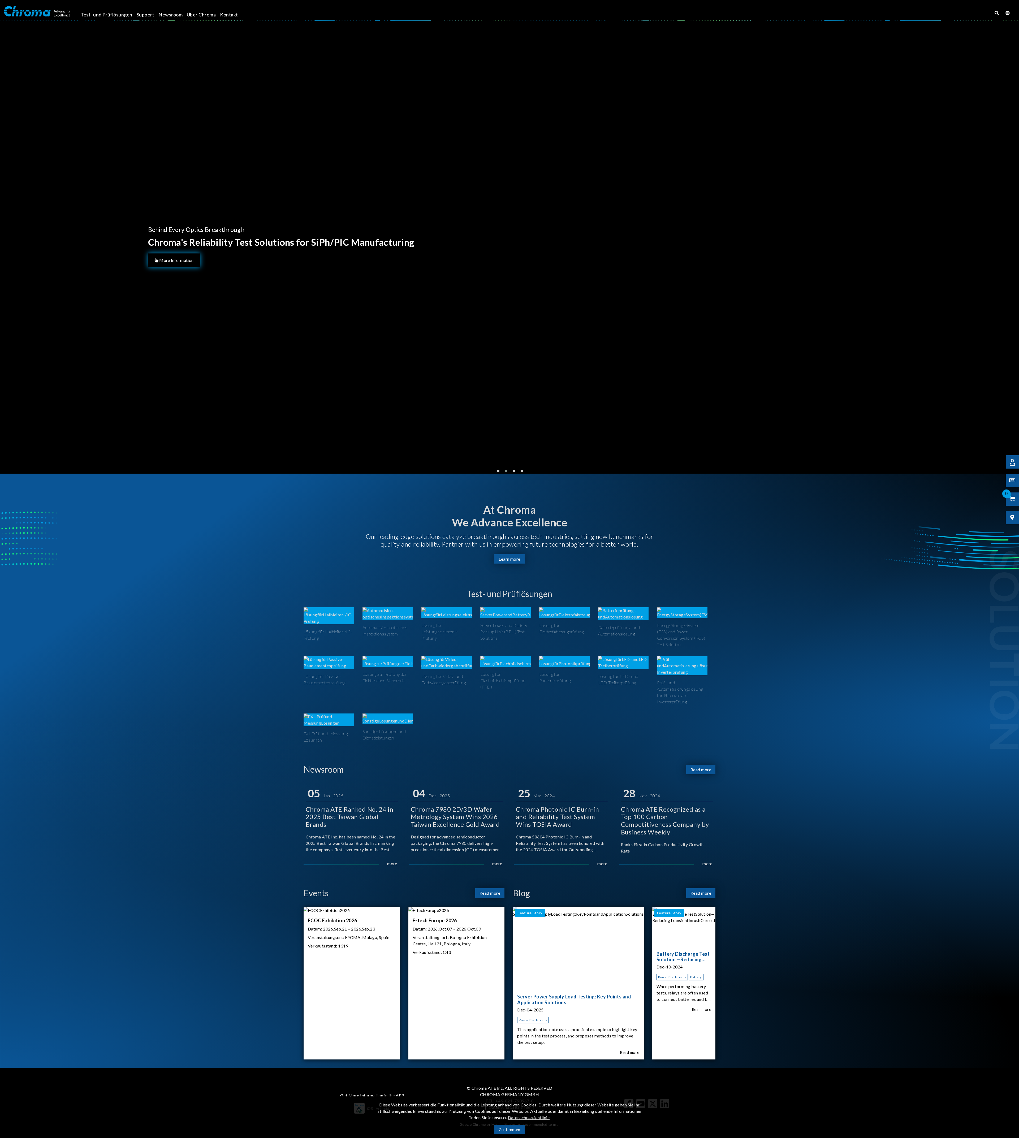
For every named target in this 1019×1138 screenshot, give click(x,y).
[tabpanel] (509, 248)
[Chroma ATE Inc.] (37, 11)
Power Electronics (533, 1020)
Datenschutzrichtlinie (529, 1117)
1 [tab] (498, 471)
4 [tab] (522, 471)
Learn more (509, 558)
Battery (696, 977)
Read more (700, 769)
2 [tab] (506, 471)
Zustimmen (509, 1129)
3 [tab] (514, 471)
